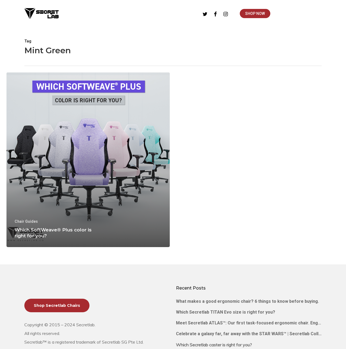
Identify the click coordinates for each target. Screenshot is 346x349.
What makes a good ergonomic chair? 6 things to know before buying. (247, 301)
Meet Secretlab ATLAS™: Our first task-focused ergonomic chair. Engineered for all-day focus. (249, 322)
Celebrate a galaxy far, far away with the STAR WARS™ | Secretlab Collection (249, 333)
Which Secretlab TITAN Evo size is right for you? (225, 312)
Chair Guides (26, 221)
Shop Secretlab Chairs (57, 305)
